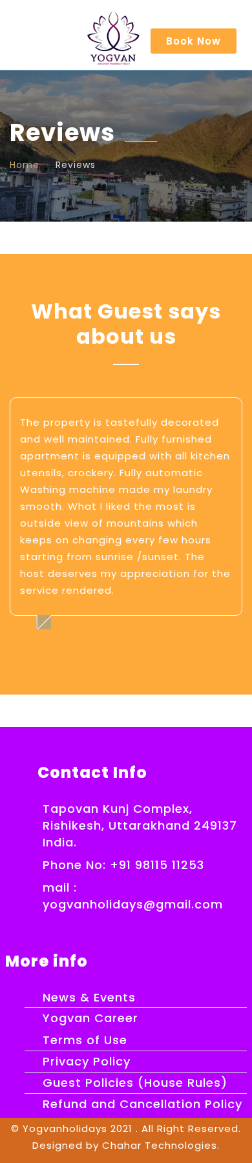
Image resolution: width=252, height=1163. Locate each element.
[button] (193, 41)
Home (24, 164)
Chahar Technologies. (161, 1145)
